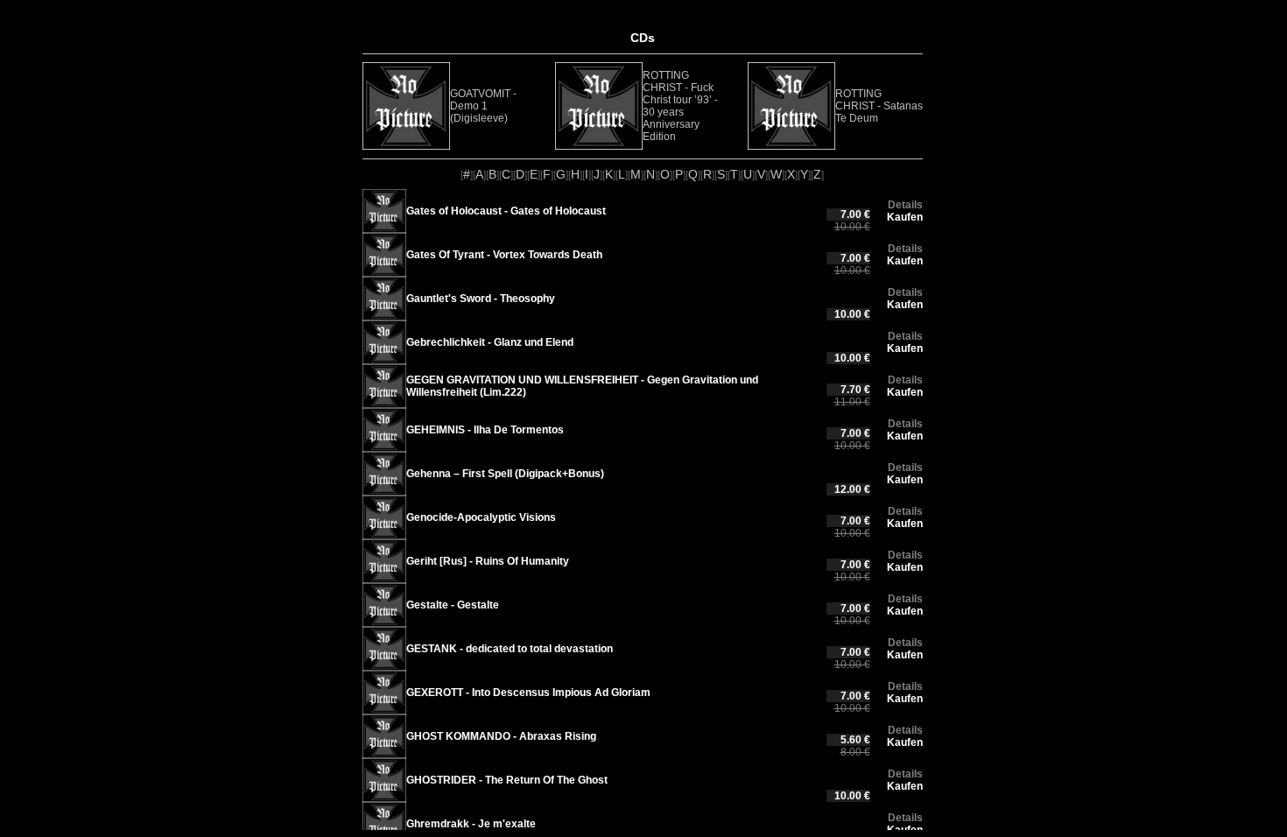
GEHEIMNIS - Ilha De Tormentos (485, 430)
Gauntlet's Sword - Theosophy (480, 298)
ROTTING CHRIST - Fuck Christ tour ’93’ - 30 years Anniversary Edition (680, 106)
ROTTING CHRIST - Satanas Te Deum (879, 106)
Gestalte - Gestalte (452, 605)
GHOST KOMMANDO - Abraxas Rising (501, 736)
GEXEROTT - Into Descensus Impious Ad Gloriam (528, 692)
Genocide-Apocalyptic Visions (481, 517)
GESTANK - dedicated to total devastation (509, 649)
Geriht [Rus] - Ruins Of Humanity (487, 561)
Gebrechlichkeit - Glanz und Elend (489, 342)
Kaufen (905, 217)
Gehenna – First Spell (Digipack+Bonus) (505, 474)
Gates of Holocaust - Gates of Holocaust (506, 211)
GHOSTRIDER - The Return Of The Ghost (507, 780)
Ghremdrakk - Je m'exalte (471, 824)
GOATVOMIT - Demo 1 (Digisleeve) (483, 106)
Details (905, 205)
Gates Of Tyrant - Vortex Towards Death (504, 255)
